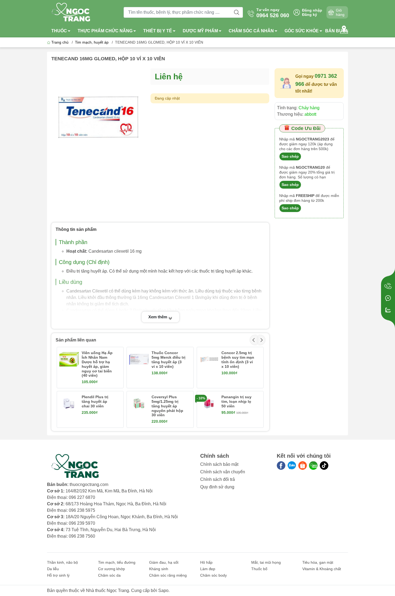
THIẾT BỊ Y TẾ (157, 31)
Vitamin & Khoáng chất (321, 569)
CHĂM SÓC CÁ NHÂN (251, 31)
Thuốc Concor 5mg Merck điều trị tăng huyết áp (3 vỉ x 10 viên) (168, 359)
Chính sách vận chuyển (222, 472)
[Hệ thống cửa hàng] (344, 29)
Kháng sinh (158, 569)
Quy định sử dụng (217, 487)
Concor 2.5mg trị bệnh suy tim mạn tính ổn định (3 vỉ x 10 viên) (237, 359)
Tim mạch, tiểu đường (116, 562)
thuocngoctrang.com (89, 484)
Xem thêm (158, 317)
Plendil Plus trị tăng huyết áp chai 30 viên (95, 401)
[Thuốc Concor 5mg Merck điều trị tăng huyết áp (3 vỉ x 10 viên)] (139, 359)
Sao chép (290, 156)
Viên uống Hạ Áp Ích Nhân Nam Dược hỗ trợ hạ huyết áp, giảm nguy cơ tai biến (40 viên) (97, 364)
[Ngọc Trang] (313, 465)
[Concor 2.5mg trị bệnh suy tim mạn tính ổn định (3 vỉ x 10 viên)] (209, 359)
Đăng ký (309, 14)
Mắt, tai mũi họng (266, 562)
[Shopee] (302, 465)
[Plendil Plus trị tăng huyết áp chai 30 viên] (69, 403)
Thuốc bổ (259, 569)
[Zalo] (292, 465)
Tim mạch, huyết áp (92, 42)
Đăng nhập (312, 10)
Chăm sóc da (109, 575)
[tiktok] (324, 465)
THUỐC (59, 31)
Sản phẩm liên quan (76, 340)
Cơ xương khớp (111, 569)
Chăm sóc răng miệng (168, 575)
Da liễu (53, 569)
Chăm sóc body (213, 575)
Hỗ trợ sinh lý (58, 575)
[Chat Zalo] (388, 310)
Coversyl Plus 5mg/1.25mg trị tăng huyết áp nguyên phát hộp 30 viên (167, 406)
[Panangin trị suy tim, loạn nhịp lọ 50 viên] (209, 403)
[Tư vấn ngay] (388, 286)
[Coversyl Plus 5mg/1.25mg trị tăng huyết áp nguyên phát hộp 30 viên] (139, 403)
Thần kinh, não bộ (62, 562)
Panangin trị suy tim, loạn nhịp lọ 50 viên (236, 401)
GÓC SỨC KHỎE (302, 31)
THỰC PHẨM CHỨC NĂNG (105, 31)
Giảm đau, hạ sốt (163, 562)
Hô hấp (206, 562)
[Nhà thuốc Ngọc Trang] (71, 12)
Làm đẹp (207, 569)
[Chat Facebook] (388, 298)
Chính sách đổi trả (217, 479)
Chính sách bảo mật (219, 464)
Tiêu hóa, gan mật (317, 562)
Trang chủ (60, 42)
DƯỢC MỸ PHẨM (200, 31)
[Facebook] (281, 465)
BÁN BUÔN (337, 31)
